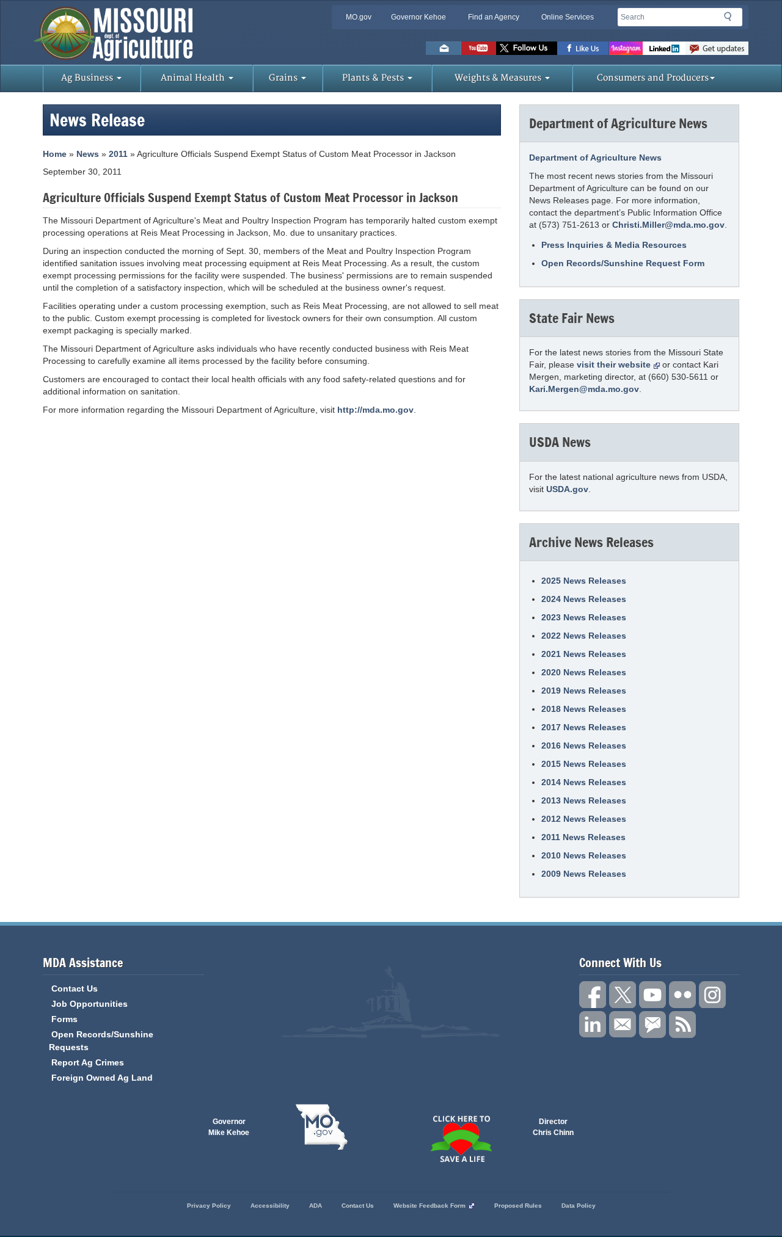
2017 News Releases (583, 727)
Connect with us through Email (622, 1024)
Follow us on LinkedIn (592, 1024)
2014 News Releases (583, 782)
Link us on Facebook (592, 994)
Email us (443, 48)
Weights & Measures (499, 78)
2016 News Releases (583, 745)
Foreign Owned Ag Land (102, 1078)
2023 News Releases (583, 617)
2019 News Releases (583, 690)
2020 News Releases (583, 672)
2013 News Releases (583, 800)
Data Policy (578, 1205)
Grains (284, 78)
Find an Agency (493, 17)
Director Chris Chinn (553, 1127)
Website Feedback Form (429, 1205)
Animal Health (194, 78)
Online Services (567, 17)
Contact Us (74, 988)
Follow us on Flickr (682, 994)
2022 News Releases (583, 635)
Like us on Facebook (583, 48)
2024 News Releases (583, 599)
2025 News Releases (583, 581)
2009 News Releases (583, 874)
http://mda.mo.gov (375, 410)
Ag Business (88, 78)
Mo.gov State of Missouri (321, 1127)
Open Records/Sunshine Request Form (622, 263)
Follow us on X (622, 994)
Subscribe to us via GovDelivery (716, 48)
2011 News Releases (583, 837)
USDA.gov (567, 489)
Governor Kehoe (418, 17)
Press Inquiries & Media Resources (614, 245)
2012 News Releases (583, 819)
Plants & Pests (374, 78)
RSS (682, 1024)
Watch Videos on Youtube (478, 48)
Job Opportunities (89, 1004)
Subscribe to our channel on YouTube (652, 994)
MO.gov (358, 17)
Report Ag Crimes (87, 1062)
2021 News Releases (583, 654)
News (87, 154)
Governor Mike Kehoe (228, 1127)
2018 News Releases (583, 709)
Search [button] (731, 19)
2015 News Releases (583, 764)
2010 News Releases (583, 855)
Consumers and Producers (653, 78)
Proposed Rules (518, 1205)
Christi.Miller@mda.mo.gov (668, 225)
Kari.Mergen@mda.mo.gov (584, 389)
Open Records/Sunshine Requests (101, 1040)
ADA (315, 1205)
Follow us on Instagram (626, 48)
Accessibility (270, 1205)
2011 (118, 154)
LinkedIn (664, 48)
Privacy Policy (209, 1205)
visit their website (614, 364)
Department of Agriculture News (595, 157)
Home (55, 154)
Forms (64, 1019)
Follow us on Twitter (526, 48)
